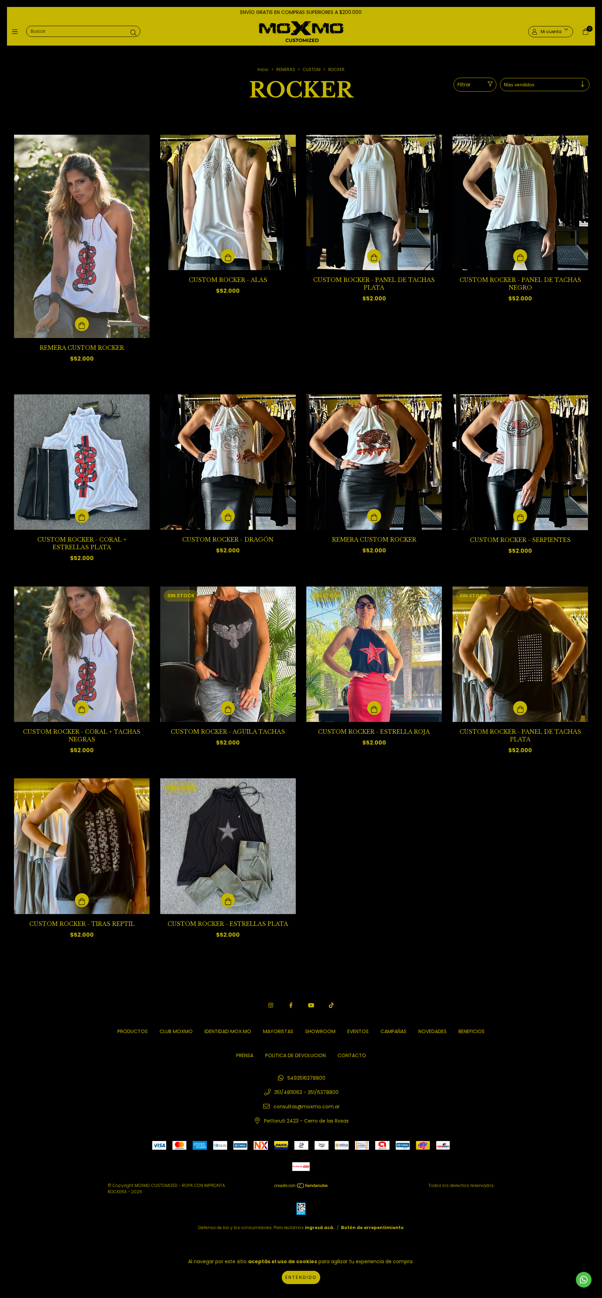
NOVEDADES (432, 1031)
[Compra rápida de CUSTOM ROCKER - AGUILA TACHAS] (228, 708)
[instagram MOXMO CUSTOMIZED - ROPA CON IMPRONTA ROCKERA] (270, 1005)
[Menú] (16, 31)
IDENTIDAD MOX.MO (227, 1031)
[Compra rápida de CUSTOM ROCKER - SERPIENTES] (520, 516)
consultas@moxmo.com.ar (306, 1106)
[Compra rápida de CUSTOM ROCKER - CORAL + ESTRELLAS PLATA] (82, 516)
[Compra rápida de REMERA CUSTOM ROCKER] (82, 324)
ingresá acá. (319, 1227)
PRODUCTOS (132, 1031)
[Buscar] (133, 33)
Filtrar (464, 84)
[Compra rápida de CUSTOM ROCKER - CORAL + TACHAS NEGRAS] (82, 708)
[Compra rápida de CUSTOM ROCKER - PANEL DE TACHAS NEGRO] (520, 256)
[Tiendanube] (301, 1187)
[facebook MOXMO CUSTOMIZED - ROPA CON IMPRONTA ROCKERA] (290, 1005)
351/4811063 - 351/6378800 (306, 1092)
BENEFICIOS (471, 1031)
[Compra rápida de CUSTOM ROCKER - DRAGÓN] (228, 516)
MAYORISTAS (278, 1031)
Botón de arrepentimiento (372, 1227)
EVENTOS (358, 1031)
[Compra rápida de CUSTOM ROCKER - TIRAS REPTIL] (82, 900)
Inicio (263, 69)
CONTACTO (352, 1055)
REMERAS (285, 69)
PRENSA (244, 1055)
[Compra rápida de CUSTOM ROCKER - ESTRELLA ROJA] (374, 708)
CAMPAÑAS (393, 1031)
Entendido (301, 1277)
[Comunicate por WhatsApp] (584, 1280)
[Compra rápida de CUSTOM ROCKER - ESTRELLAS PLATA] (228, 900)
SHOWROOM (320, 1031)
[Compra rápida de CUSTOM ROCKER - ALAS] (228, 256)
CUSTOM (312, 69)
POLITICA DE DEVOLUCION (295, 1055)
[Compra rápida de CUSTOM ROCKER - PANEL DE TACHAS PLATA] (374, 256)
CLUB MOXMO (176, 1031)
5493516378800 (306, 1078)
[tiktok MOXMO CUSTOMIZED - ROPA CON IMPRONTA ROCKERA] (331, 1005)
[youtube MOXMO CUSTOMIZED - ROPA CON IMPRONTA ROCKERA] (311, 1005)
